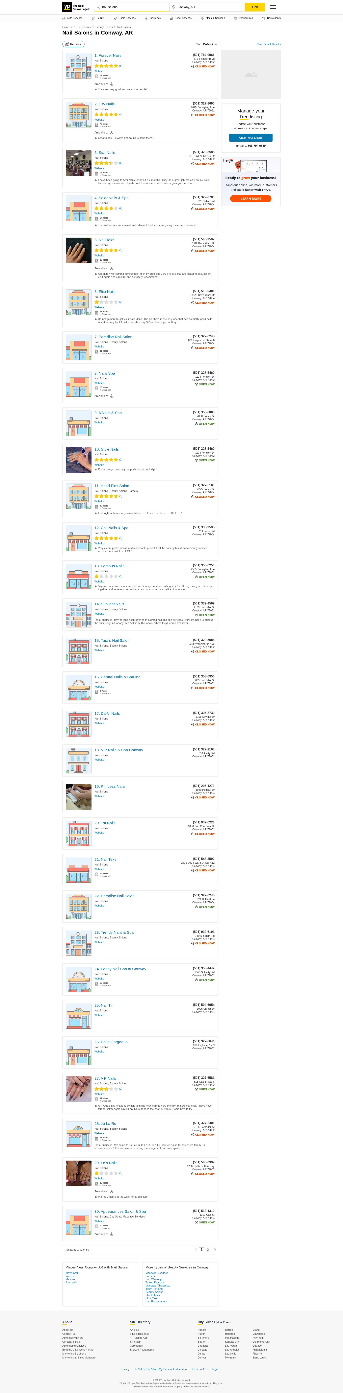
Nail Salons (101, 60)
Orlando (257, 1345)
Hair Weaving (153, 1279)
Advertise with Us (72, 1337)
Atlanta (202, 1329)
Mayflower (72, 1272)
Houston (230, 1333)
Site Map (135, 1341)
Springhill (71, 1282)
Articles (134, 1329)
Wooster (71, 1276)
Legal (215, 1369)
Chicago (202, 1349)
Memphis (230, 1357)
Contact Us (69, 1333)
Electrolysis (152, 1295)
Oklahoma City (261, 1341)
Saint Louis (259, 1357)
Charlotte (203, 1345)
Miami (256, 1329)
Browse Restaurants (142, 1349)
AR (75, 27)
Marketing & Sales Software (78, 1357)
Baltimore (203, 1337)
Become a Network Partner (78, 1349)
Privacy (125, 1369)
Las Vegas (231, 1345)
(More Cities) (223, 1322)
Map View (75, 44)
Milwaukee (258, 1333)
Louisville (230, 1353)
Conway (86, 27)
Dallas (201, 1353)
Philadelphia (259, 1349)
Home (65, 27)
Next (214, 1249)
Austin (201, 1333)
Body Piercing (154, 1288)
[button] (273, 7)
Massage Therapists (157, 1285)
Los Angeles (232, 1349)
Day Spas (115, 1216)
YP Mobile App (139, 1337)
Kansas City (232, 1341)
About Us (67, 1329)
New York (258, 1337)
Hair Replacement (156, 1301)
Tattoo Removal (155, 1282)
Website (99, 71)
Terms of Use (200, 1369)
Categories (136, 1345)
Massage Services (134, 1216)
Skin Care (151, 1298)
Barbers (133, 490)
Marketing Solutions (74, 1353)
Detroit (229, 1329)
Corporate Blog (71, 1341)
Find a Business (139, 1333)
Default (208, 44)
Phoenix (257, 1353)
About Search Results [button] (268, 44)
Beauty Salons (104, 27)
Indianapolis (232, 1337)
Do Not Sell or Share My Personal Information (161, 1369)
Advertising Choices (74, 1345)
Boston (202, 1341)
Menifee (70, 1279)
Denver (202, 1357)
